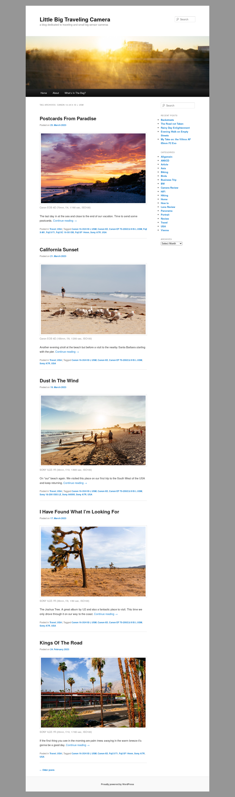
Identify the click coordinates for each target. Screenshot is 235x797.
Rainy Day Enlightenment (175, 127)
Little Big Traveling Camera (75, 19)
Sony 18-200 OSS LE (50, 494)
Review (165, 218)
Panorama (166, 210)
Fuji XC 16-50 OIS (65, 232)
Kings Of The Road (61, 642)
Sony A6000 (68, 494)
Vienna (165, 230)
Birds (164, 176)
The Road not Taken (172, 123)
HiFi (163, 191)
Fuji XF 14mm (82, 232)
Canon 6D (103, 229)
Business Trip (168, 179)
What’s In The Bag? (75, 93)
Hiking (164, 195)
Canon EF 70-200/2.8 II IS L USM (125, 229)
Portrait (165, 214)
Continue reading (65, 220)
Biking (164, 172)
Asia (163, 168)
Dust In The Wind (59, 380)
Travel (53, 229)
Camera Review (169, 187)
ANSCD (165, 160)
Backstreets (167, 120)
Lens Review (168, 207)
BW (163, 183)
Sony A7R (95, 232)
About (56, 93)
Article (164, 164)
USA (59, 229)
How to (165, 203)
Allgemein (166, 156)
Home (44, 93)
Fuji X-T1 (50, 232)
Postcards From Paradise (68, 118)
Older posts (47, 770)
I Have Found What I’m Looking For (79, 511)
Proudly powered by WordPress (117, 784)
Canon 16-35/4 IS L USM (84, 229)
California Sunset (59, 249)
